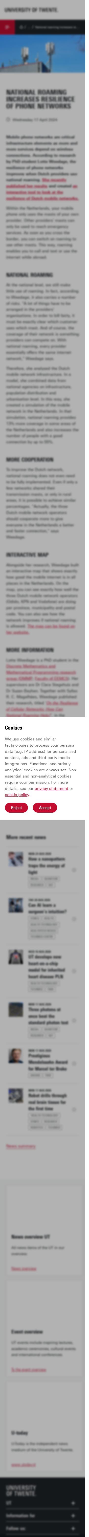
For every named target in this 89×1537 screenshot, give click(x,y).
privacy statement (51, 788)
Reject (16, 807)
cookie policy (17, 794)
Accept (45, 807)
